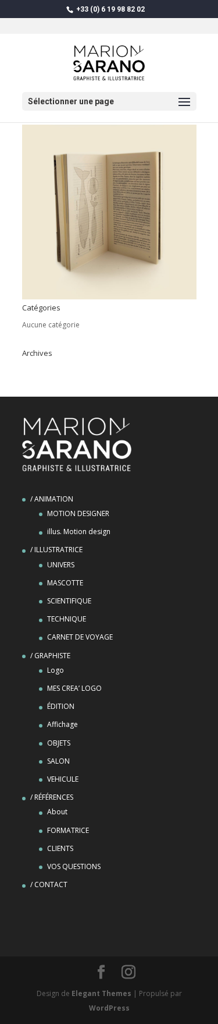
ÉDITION (60, 706)
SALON (58, 761)
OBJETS (58, 743)
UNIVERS (60, 565)
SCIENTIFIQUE (69, 601)
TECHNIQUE (66, 619)
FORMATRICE (68, 830)
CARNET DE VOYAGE (80, 637)
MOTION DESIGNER (78, 513)
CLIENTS (60, 848)
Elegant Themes (101, 993)
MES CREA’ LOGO (74, 688)
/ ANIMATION (51, 499)
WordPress (109, 1008)
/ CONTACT (48, 884)
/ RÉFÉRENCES (51, 797)
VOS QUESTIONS (74, 866)
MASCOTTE (65, 583)
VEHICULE (62, 779)
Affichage (62, 724)
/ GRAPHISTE (50, 656)
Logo (55, 670)
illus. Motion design (78, 531)
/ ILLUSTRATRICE (56, 550)
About (57, 812)
